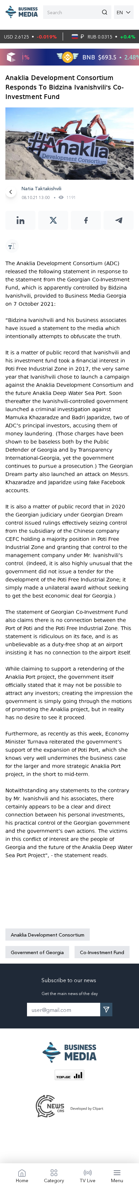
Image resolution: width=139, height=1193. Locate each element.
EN (120, 12)
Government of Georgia (37, 952)
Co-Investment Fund (102, 952)
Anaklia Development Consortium (47, 934)
